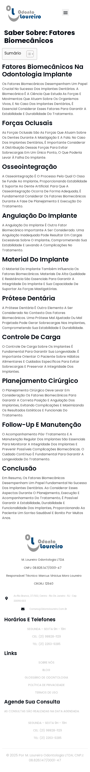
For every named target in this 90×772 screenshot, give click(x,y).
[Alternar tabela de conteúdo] (28, 53)
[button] (65, 12)
